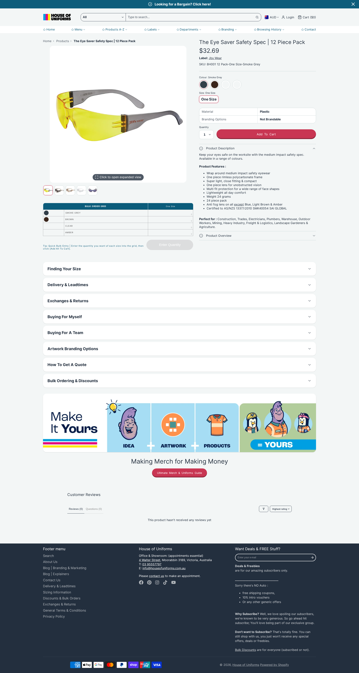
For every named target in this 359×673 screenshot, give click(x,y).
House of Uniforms (245, 665)
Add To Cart (266, 134)
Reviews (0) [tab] (76, 508)
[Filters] (263, 509)
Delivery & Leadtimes (59, 586)
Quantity (204, 127)
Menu (78, 29)
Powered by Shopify (274, 665)
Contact (310, 29)
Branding (227, 29)
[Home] (57, 17)
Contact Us (51, 580)
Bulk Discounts (245, 650)
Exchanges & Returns (59, 604)
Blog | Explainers (56, 574)
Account (287, 17)
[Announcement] (179, 4)
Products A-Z (114, 29)
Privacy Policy (54, 616)
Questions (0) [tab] (94, 508)
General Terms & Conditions (64, 610)
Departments (189, 29)
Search (48, 556)
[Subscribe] (312, 557)
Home (50, 29)
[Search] (257, 17)
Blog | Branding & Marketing (64, 568)
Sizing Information (57, 592)
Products (62, 41)
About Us (50, 562)
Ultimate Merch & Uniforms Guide (179, 472)
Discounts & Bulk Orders (61, 598)
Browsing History (269, 29)
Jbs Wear (215, 58)
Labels (152, 29)
